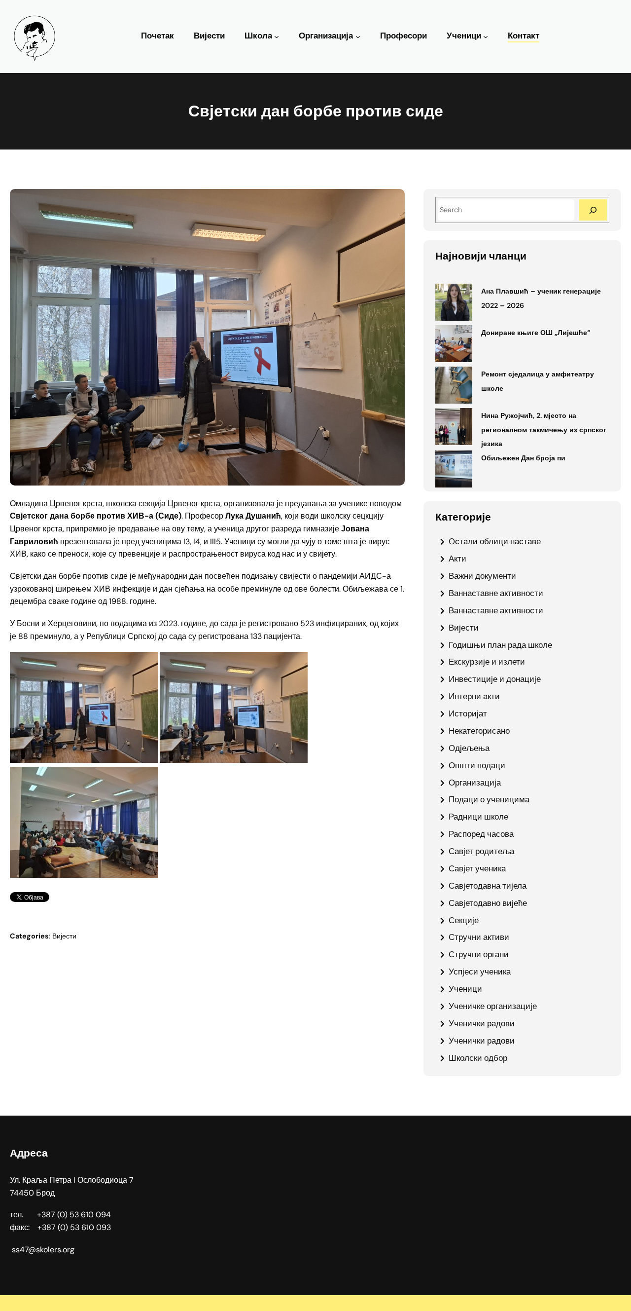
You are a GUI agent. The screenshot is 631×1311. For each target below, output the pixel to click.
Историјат (468, 713)
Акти (457, 558)
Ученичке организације (493, 1006)
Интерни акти (474, 696)
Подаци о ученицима (489, 799)
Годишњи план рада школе (500, 644)
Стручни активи (479, 937)
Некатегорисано (479, 730)
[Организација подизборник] (357, 36)
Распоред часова (481, 833)
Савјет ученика (477, 868)
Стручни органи (479, 954)
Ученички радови (482, 1023)
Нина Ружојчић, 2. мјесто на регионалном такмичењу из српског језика (543, 430)
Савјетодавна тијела (487, 885)
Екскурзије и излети (487, 661)
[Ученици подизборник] (485, 36)
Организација (326, 36)
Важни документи (482, 575)
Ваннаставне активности (496, 593)
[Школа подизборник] (276, 36)
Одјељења (469, 748)
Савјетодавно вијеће (488, 903)
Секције (464, 920)
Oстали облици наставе (495, 541)
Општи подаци (477, 765)
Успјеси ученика (480, 971)
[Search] (593, 210)
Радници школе (478, 816)
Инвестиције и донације (495, 679)
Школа (258, 36)
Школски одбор (478, 1057)
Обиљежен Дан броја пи (523, 457)
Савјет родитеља (481, 851)
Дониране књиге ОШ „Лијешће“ (535, 332)
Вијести (64, 936)
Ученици (464, 36)
